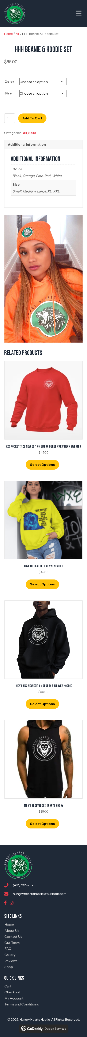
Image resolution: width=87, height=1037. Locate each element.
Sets (32, 133)
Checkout (12, 992)
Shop (8, 967)
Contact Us (13, 936)
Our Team (12, 942)
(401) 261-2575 (24, 885)
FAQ (7, 948)
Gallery (9, 955)
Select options (42, 464)
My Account (13, 998)
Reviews (10, 961)
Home (8, 34)
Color (9, 81)
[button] (5, 903)
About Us (11, 930)
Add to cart (32, 118)
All (17, 34)
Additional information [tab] (27, 144)
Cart (7, 986)
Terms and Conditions (21, 1004)
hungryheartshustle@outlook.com (39, 894)
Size (8, 93)
